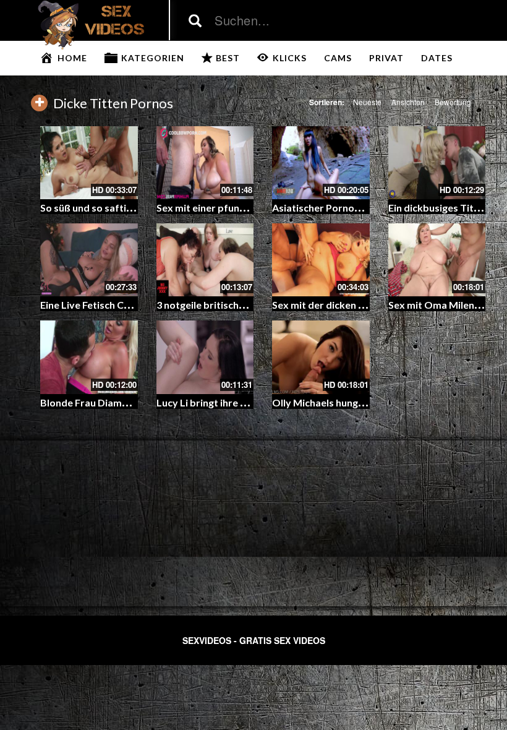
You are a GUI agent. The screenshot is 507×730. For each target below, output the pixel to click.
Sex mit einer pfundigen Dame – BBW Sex (251, 207)
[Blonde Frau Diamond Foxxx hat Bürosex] (89, 356)
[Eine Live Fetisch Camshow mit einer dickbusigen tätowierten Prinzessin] (89, 259)
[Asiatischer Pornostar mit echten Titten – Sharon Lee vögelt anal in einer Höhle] (321, 162)
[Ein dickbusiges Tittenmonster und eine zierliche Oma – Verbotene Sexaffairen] (437, 162)
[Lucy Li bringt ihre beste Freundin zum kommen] (205, 356)
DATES (437, 58)
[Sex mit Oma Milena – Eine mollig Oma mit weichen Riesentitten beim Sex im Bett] (437, 259)
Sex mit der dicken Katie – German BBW (363, 305)
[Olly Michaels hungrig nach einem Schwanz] (321, 356)
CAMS (338, 58)
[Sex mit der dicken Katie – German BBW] (321, 259)
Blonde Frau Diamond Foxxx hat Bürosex (134, 402)
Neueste (367, 102)
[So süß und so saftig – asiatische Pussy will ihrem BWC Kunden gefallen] (89, 162)
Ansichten (408, 102)
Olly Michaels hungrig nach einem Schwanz (369, 402)
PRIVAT (386, 58)
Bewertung (453, 102)
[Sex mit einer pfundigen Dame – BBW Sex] (205, 162)
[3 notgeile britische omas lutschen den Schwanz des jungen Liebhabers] (205, 259)
